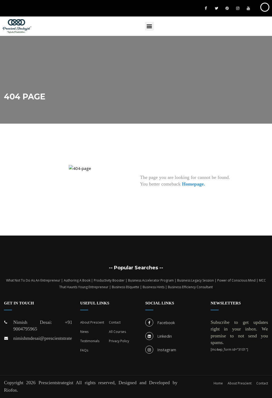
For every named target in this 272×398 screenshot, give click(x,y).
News (84, 331)
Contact (115, 322)
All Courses (117, 331)
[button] (149, 26)
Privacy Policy (119, 341)
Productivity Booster (109, 280)
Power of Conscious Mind (236, 280)
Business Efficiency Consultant (190, 287)
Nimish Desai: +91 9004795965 (42, 326)
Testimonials (89, 341)
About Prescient (92, 322)
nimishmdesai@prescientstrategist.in (42, 338)
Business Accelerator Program (151, 280)
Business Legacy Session (195, 280)
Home (218, 383)
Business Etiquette (125, 287)
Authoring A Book (77, 280)
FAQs (84, 350)
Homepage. (193, 184)
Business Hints (153, 287)
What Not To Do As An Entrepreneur (33, 280)
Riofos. (11, 390)
